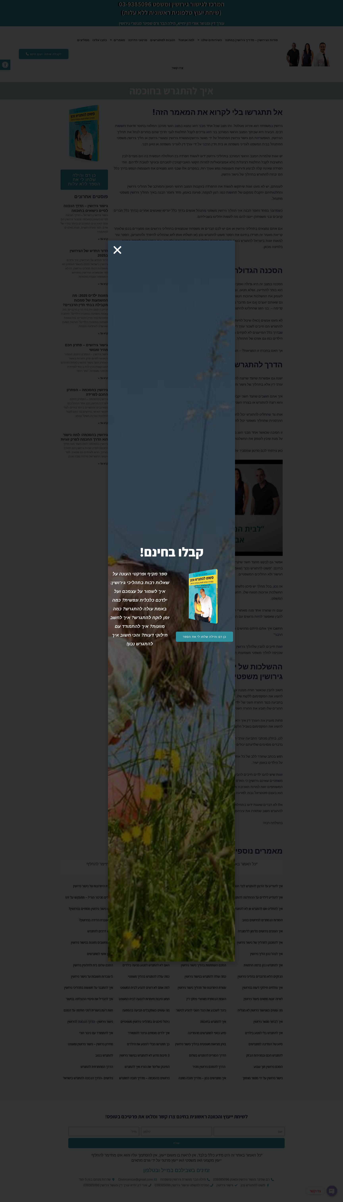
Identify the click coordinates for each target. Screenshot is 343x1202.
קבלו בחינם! (171, 551)
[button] (204, 637)
